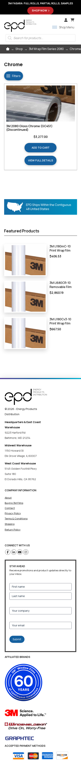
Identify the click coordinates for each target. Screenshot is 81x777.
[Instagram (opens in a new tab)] (26, 552)
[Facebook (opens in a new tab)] (8, 552)
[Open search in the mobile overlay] (40, 38)
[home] (26, 397)
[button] (72, 20)
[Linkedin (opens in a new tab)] (14, 552)
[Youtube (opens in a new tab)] (20, 552)
